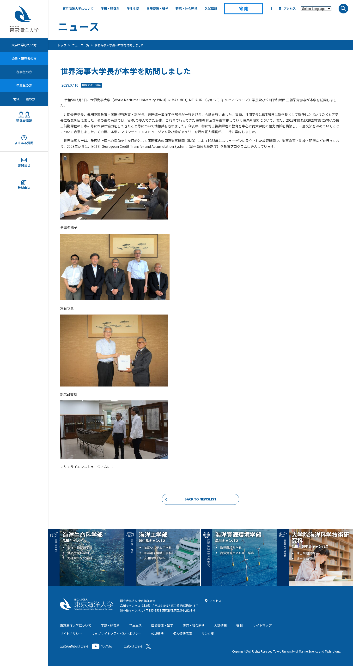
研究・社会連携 (186, 8)
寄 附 (239, 625)
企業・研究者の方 (24, 58)
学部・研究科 (110, 8)
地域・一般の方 (24, 99)
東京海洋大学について (78, 8)
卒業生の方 (24, 85)
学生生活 (133, 8)
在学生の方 (24, 72)
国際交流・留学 (157, 8)
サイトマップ (262, 625)
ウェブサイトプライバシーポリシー (116, 633)
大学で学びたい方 (24, 45)
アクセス (290, 8)
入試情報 (211, 8)
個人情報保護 (182, 633)
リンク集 (207, 633)
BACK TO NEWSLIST (200, 499)
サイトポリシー (71, 633)
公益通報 (157, 633)
